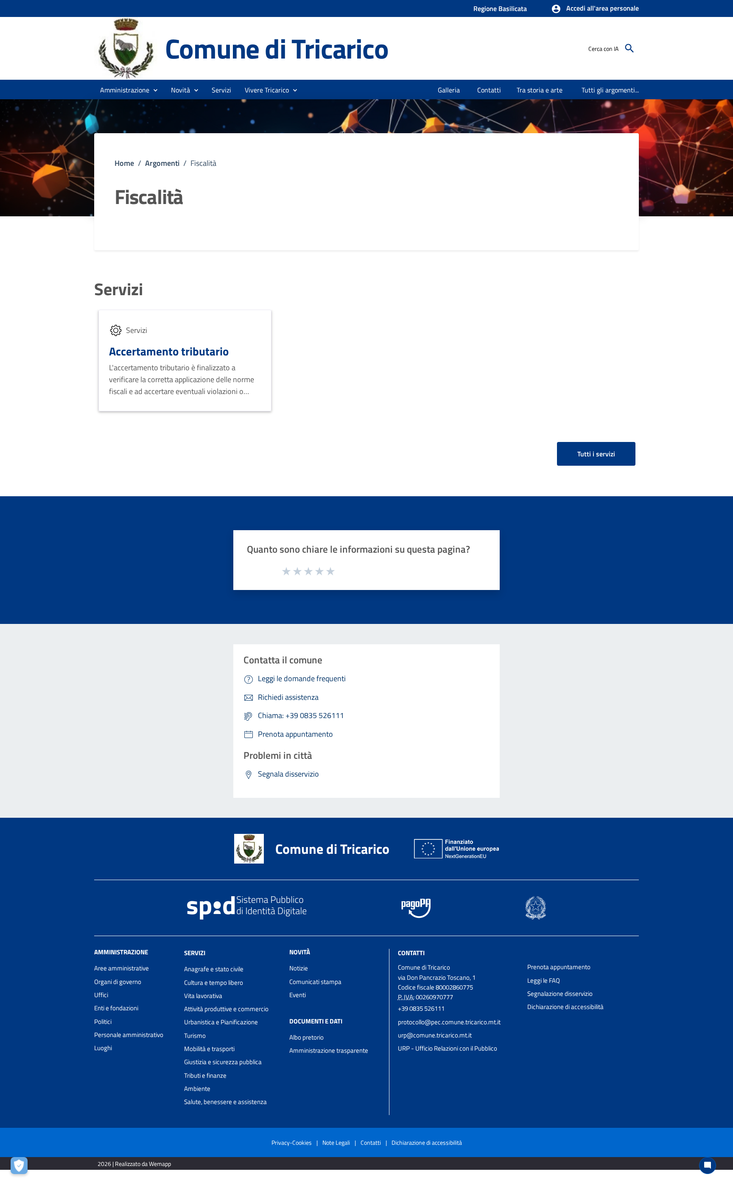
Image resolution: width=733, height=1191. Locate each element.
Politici (103, 1021)
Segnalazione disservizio (560, 993)
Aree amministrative (121, 968)
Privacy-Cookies (291, 1142)
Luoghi (103, 1048)
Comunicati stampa (315, 982)
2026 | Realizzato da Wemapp (134, 1163)
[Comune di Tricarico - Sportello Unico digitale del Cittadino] (125, 47)
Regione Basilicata (500, 8)
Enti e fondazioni (116, 1008)
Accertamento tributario (169, 351)
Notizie (298, 968)
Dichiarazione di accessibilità (565, 1007)
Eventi (297, 995)
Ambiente (197, 1088)
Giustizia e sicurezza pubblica (223, 1062)
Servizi (118, 289)
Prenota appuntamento (558, 967)
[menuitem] (449, 90)
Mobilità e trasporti (209, 1049)
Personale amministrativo (128, 1035)
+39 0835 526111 (421, 1008)
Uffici (101, 995)
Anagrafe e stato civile (213, 969)
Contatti (411, 953)
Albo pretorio (306, 1037)
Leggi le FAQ (543, 980)
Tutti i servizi (596, 454)
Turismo (195, 1035)
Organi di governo (117, 982)
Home (124, 163)
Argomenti (162, 163)
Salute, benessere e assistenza (225, 1102)
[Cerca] (629, 48)
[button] (595, 9)
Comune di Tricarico (276, 48)
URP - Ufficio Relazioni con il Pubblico (447, 1048)
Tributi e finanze (205, 1075)
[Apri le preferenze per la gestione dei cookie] (21, 1167)
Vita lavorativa (203, 996)
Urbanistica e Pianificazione (221, 1022)
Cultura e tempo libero (213, 982)
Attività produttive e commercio (226, 1009)
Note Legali (336, 1142)
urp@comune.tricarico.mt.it (435, 1035)
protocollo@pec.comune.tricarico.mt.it (449, 1022)
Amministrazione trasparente (328, 1050)
